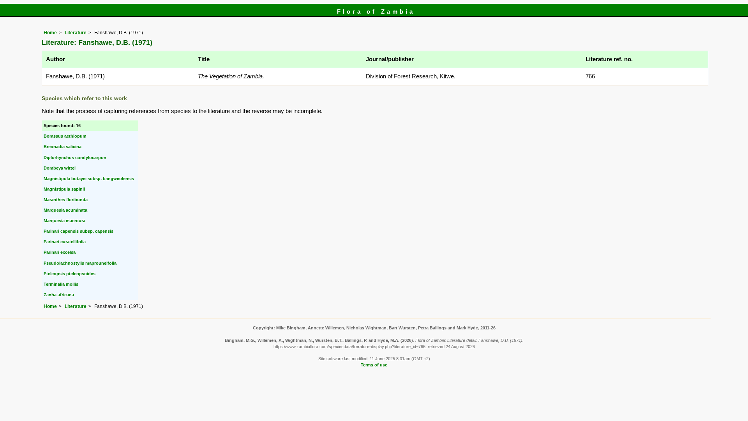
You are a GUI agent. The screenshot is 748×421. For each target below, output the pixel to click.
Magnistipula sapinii (64, 189)
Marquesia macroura (64, 220)
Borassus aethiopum (65, 136)
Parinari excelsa (60, 252)
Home (50, 32)
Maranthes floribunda (66, 199)
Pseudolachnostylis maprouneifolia (80, 263)
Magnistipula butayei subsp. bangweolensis (89, 178)
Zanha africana (59, 294)
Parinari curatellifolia (65, 241)
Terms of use (374, 365)
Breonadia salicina (62, 146)
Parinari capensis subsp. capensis (78, 231)
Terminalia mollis (61, 284)
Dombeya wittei (60, 168)
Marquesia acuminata (65, 210)
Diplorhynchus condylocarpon (75, 157)
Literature (75, 32)
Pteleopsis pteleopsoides (69, 273)
